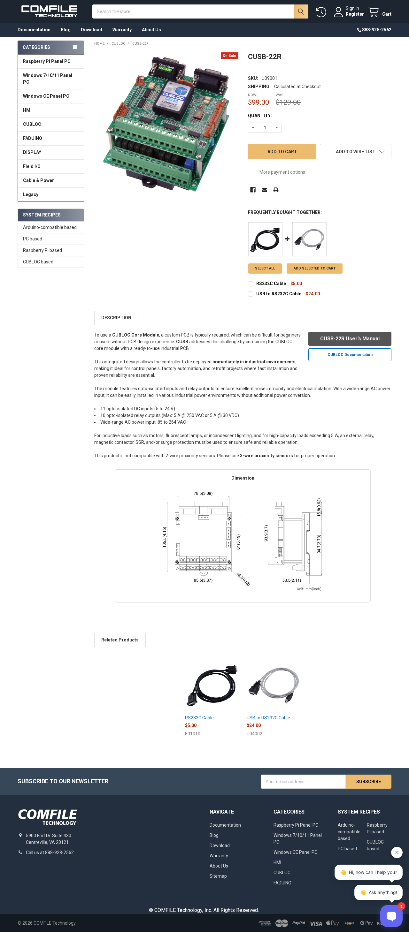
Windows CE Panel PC (46, 96)
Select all (265, 268)
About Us (151, 29)
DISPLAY (32, 152)
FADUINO (32, 138)
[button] (355, 151)
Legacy (30, 194)
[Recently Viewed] (322, 12)
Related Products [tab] (120, 639)
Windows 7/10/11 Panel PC (47, 79)
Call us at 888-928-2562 (50, 852)
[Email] (264, 190)
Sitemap (218, 876)
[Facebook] (253, 190)
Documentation (34, 29)
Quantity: (260, 115)
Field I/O (32, 166)
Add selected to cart (315, 268)
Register (355, 14)
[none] (166, 124)
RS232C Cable (271, 283)
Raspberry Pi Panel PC (47, 61)
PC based (32, 238)
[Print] (276, 190)
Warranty (122, 29)
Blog (66, 29)
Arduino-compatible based (50, 227)
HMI (27, 110)
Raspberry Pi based (42, 250)
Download (91, 29)
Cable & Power (38, 180)
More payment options (282, 172)
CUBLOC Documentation (350, 354)
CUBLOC (32, 124)
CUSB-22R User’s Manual (350, 339)
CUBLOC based (38, 261)
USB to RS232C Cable (278, 293)
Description (116, 317)
